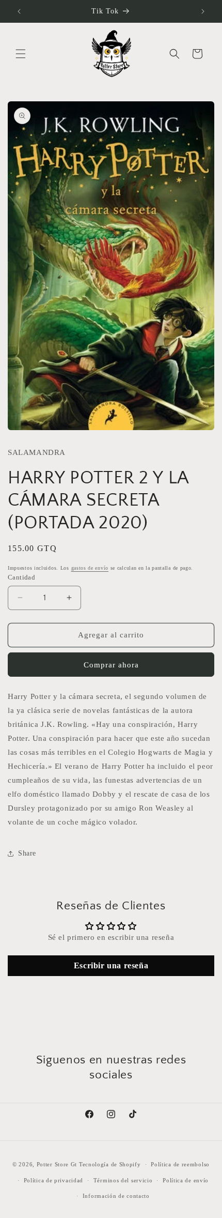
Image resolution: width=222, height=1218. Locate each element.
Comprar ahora (111, 665)
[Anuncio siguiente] (203, 11)
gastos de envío (90, 568)
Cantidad (21, 577)
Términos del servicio (123, 1180)
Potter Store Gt (57, 1164)
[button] (20, 53)
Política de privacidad (53, 1180)
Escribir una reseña (111, 965)
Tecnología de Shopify (110, 1164)
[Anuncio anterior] (19, 11)
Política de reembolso (180, 1164)
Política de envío (186, 1180)
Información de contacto (116, 1196)
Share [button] (27, 853)
